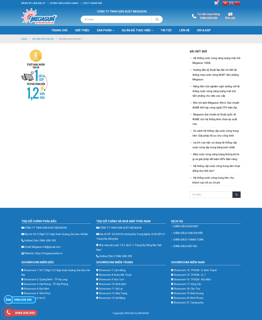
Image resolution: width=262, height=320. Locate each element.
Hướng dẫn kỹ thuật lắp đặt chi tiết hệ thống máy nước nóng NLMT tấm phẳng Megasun (215, 74)
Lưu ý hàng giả (92, 3)
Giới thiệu (82, 30)
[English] (231, 3)
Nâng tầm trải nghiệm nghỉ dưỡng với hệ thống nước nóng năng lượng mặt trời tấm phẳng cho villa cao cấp (216, 91)
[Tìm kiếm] (157, 19)
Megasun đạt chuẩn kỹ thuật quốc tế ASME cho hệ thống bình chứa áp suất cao (214, 119)
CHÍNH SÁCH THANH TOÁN (188, 239)
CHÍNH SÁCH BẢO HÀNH (64, 3)
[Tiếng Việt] (225, 3)
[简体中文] (238, 3)
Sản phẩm (104, 30)
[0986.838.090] (8, 299)
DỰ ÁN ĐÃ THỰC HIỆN (136, 30)
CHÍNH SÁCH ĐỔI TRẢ (185, 246)
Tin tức (166, 30)
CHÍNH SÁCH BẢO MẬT (186, 226)
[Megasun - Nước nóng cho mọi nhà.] (39, 16)
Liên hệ (184, 30)
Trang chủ (59, 30)
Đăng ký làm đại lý (33, 3)
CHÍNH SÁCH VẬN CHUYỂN (188, 233)
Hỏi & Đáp (204, 30)
